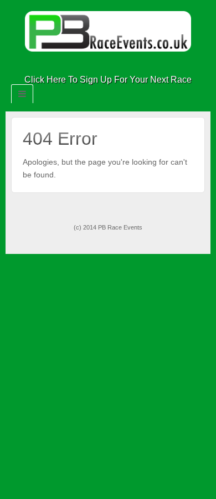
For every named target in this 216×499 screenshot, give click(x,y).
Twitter (115, 64)
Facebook (100, 64)
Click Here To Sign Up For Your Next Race (108, 79)
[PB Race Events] (108, 30)
